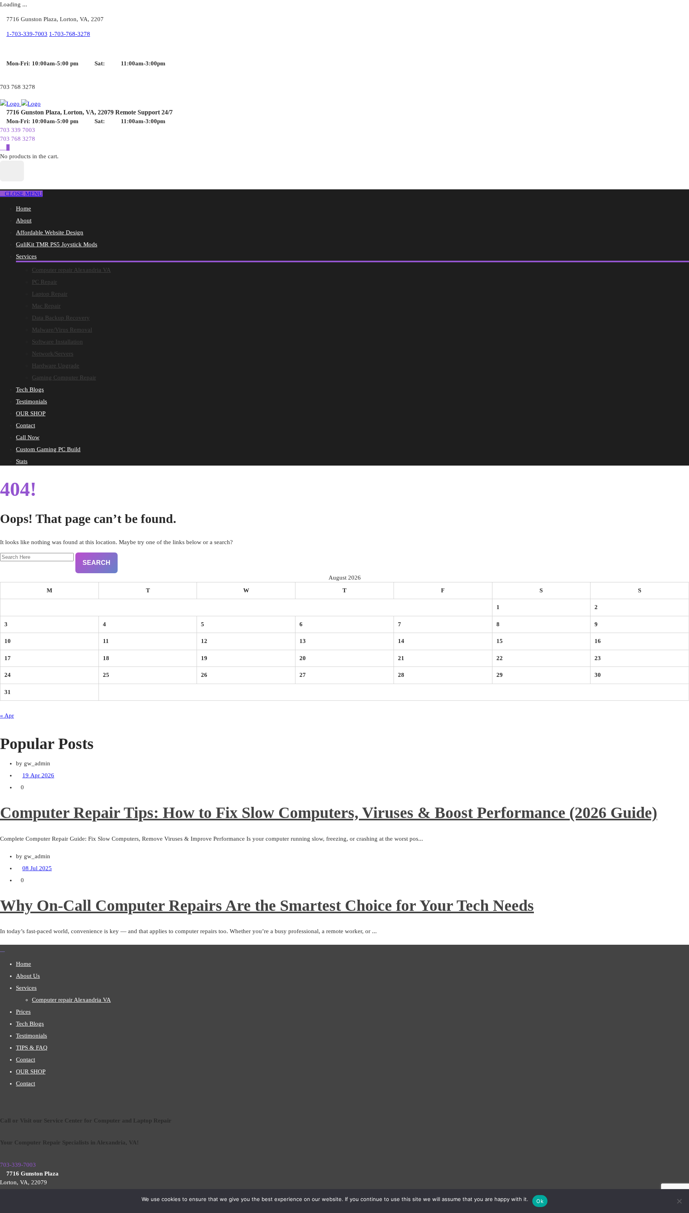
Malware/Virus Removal (62, 329)
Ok (539, 1201)
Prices (23, 1012)
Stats (22, 461)
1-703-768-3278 (69, 34)
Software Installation (57, 341)
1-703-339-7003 (26, 34)
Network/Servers (52, 353)
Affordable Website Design (49, 232)
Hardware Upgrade (55, 365)
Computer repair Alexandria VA (71, 270)
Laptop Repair (49, 294)
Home (23, 208)
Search (96, 562)
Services (26, 256)
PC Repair (44, 282)
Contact (25, 425)
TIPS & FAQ (31, 1047)
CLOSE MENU (24, 194)
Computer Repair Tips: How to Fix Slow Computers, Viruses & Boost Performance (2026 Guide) (328, 813)
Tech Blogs (30, 389)
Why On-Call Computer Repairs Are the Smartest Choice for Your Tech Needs (267, 905)
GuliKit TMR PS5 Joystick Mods (56, 244)
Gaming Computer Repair (64, 377)
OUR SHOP (30, 413)
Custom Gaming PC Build (48, 449)
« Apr (7, 715)
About (23, 220)
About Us (28, 976)
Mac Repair (46, 306)
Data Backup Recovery (61, 318)
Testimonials (31, 401)
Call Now (27, 437)
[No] (679, 1201)
